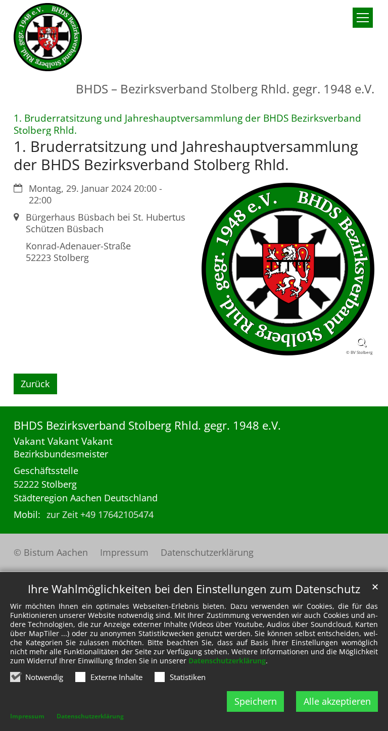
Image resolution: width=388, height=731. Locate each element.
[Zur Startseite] (48, 37)
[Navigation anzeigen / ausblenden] (363, 18)
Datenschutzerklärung (227, 660)
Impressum (27, 716)
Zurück (35, 384)
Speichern (255, 701)
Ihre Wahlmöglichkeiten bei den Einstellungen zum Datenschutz (194, 589)
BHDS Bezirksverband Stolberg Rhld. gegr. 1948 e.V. (147, 425)
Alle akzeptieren (337, 701)
